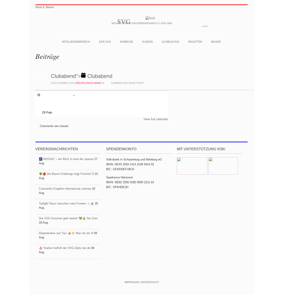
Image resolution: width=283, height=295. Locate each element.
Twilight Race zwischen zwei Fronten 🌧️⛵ (66, 203)
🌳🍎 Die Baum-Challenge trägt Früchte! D (66, 173)
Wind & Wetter (44, 7)
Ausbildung (170, 41)
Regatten (195, 41)
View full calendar (155, 119)
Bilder (216, 41)
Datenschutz (150, 282)
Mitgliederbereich (76, 41)
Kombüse (126, 41)
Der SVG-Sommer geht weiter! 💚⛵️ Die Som (68, 218)
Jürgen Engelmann (88, 83)
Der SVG (105, 41)
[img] (81, 76)
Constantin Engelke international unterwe (65, 188)
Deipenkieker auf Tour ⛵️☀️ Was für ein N (66, 233)
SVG (124, 21)
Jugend (147, 41)
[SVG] (150, 18)
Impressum (131, 282)
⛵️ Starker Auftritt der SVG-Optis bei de (64, 248)
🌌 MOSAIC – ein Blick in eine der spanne (66, 159)
